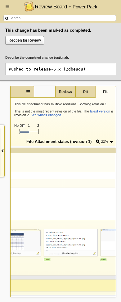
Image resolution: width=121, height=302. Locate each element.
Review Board (66, 6)
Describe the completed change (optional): (37, 57)
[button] (7, 9)
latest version (100, 111)
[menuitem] (105, 141)
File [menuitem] (105, 92)
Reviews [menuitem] (65, 92)
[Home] (27, 6)
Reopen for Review (24, 40)
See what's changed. (46, 115)
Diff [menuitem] (85, 92)
